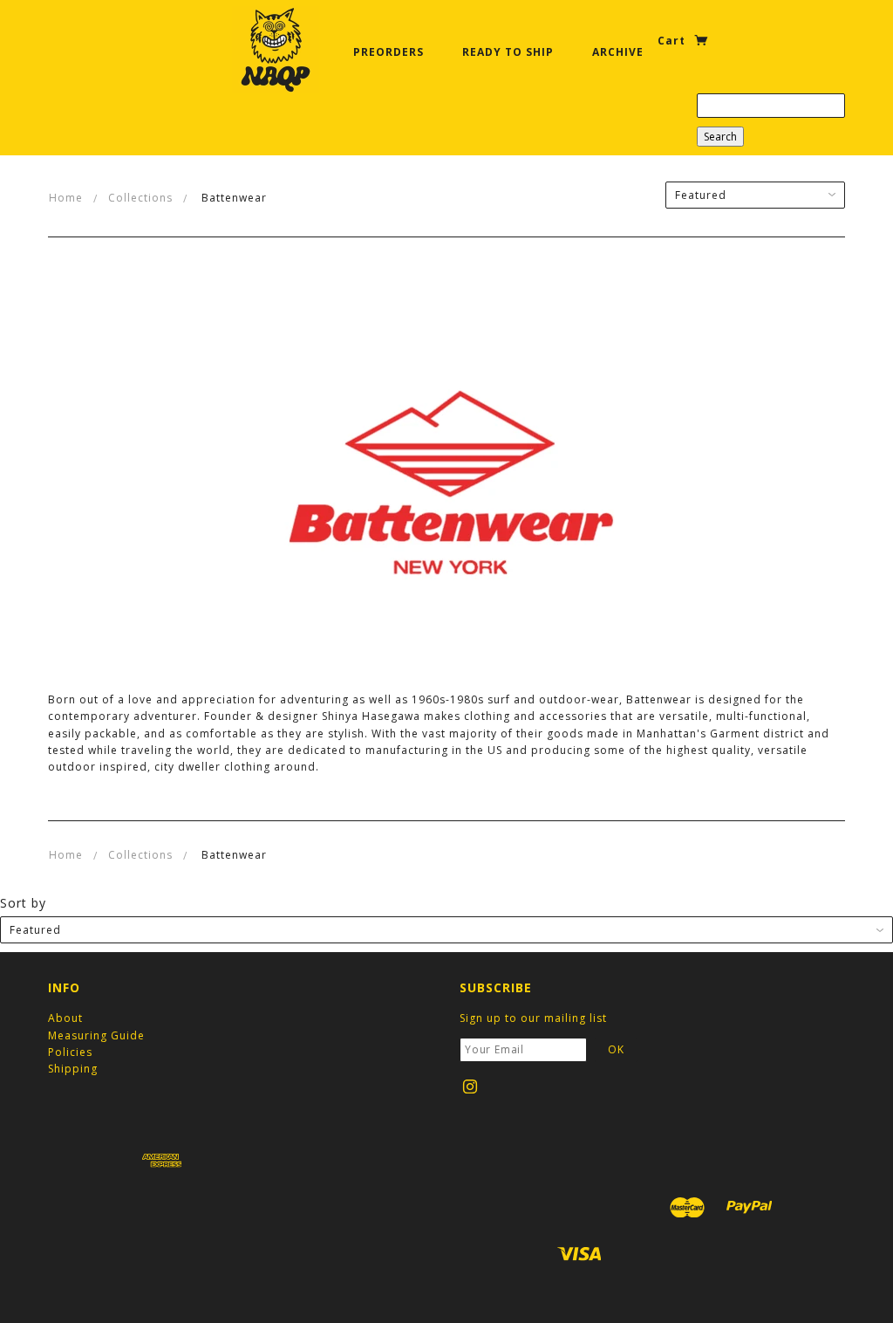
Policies (70, 1052)
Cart (673, 40)
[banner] (275, 49)
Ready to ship (508, 52)
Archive (618, 52)
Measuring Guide (96, 1035)
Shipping (73, 1068)
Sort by (23, 903)
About (65, 1018)
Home (66, 197)
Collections (140, 197)
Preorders (388, 52)
